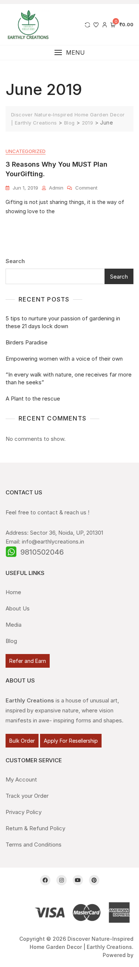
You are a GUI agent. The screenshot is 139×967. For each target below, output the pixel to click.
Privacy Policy (24, 812)
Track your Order (27, 795)
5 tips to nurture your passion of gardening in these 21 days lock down (63, 322)
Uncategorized (26, 151)
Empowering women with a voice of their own (64, 358)
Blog (11, 640)
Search (15, 261)
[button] (69, 52)
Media (13, 624)
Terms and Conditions (34, 844)
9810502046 (42, 552)
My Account (21, 779)
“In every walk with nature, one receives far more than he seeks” (69, 378)
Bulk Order (22, 741)
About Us (18, 608)
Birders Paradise (26, 342)
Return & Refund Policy (35, 828)
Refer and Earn (27, 661)
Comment (86, 187)
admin (56, 188)
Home (13, 592)
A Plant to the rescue (33, 398)
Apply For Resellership (71, 741)
